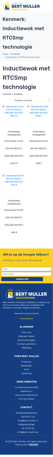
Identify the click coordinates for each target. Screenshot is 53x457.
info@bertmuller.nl (28, 420)
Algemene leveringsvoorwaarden (26, 313)
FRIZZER (33, 444)
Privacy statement (26, 319)
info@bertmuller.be (28, 432)
